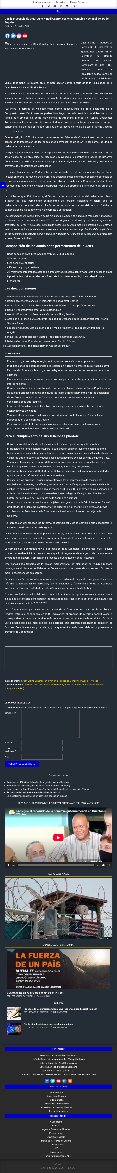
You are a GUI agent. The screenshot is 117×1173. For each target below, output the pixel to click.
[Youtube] (24, 35)
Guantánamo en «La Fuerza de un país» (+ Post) (35, 992)
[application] (58, 837)
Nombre (9, 742)
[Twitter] (13, 35)
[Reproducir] (8, 865)
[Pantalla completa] (108, 865)
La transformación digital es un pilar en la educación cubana (37, 796)
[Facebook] (7, 35)
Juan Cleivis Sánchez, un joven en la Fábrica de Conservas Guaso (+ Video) (60, 680)
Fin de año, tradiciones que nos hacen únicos (48, 1024)
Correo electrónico (10, 749)
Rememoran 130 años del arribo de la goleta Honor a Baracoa (38, 782)
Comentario (10, 713)
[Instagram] (19, 35)
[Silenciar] (103, 865)
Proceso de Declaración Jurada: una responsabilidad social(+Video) (60, 1009)
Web (7, 757)
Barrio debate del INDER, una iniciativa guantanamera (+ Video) (38, 785)
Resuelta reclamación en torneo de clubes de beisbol (33, 792)
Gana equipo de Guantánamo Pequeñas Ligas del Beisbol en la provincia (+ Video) (48, 789)
